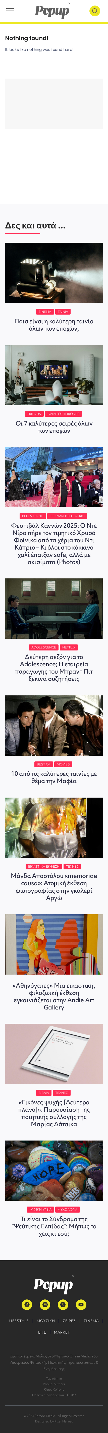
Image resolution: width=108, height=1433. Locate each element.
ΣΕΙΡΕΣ (69, 1321)
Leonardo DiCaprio (67, 516)
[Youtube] (81, 1304)
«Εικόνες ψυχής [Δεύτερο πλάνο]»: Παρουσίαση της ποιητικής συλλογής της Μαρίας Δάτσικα (54, 1113)
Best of (43, 764)
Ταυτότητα (54, 1378)
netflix (68, 647)
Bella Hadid (32, 516)
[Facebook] (27, 1304)
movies (63, 764)
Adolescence (43, 647)
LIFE (42, 1332)
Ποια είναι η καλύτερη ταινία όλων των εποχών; (53, 325)
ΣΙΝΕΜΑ (91, 1321)
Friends (34, 414)
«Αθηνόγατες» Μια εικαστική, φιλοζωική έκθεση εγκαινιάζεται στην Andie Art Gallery (54, 996)
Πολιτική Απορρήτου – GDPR (54, 1395)
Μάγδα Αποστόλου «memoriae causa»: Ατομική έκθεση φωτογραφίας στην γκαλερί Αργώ (54, 887)
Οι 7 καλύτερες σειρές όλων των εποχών (54, 427)
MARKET (62, 1332)
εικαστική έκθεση (44, 866)
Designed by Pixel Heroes (54, 1421)
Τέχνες (72, 866)
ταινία (63, 312)
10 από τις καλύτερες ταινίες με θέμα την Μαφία (54, 777)
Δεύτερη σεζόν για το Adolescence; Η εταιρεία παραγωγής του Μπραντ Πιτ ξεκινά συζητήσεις (54, 668)
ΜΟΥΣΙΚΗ (46, 1321)
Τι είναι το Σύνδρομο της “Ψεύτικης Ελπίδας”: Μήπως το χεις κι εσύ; (54, 1226)
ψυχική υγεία (40, 1209)
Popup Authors (54, 1384)
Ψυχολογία (67, 1209)
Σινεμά (45, 312)
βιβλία (44, 1093)
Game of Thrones (63, 414)
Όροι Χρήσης (54, 1389)
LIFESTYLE (19, 1321)
